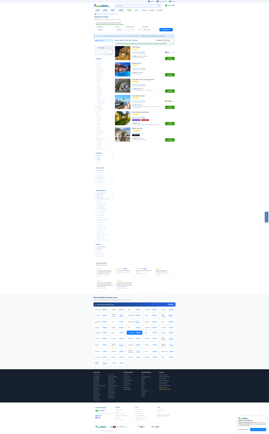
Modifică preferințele (243, 429)
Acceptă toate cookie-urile (258, 429)
